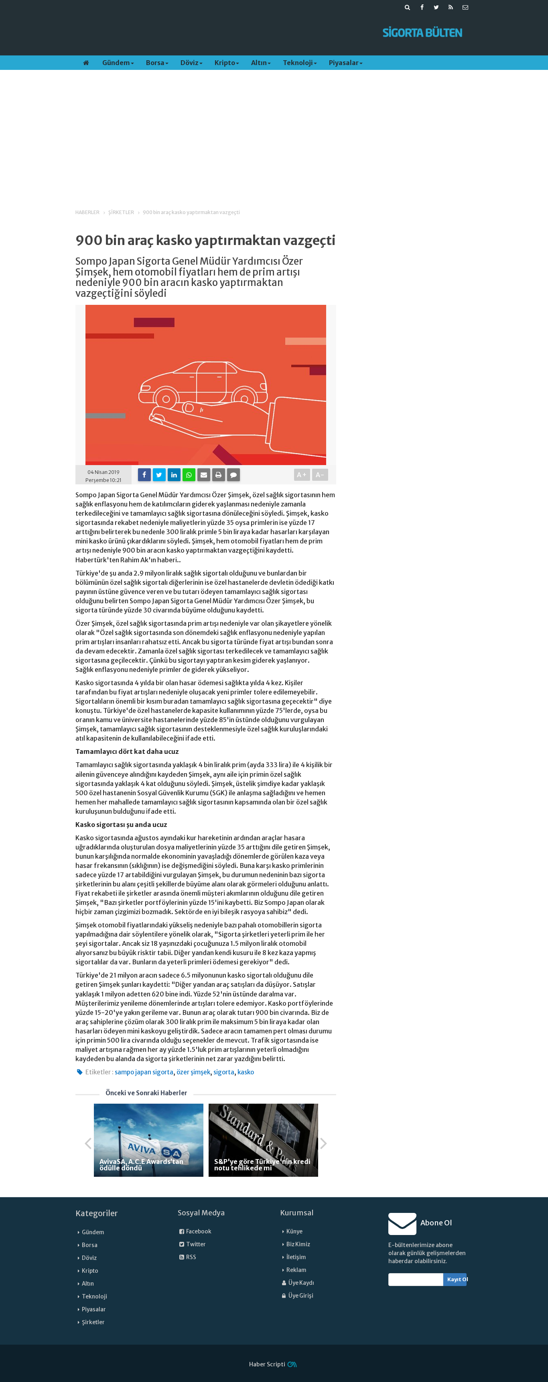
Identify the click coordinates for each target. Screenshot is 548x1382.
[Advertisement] (223, 32)
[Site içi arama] (407, 7)
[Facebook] (144, 474)
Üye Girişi (300, 1295)
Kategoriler (96, 1213)
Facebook (198, 1231)
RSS (190, 1257)
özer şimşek (193, 1072)
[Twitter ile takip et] (436, 7)
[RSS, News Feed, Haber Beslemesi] (451, 7)
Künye (294, 1231)
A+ (302, 475)
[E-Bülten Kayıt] (465, 7)
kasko (245, 1072)
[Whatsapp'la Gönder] (189, 474)
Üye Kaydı (301, 1283)
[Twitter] (159, 474)
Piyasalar (344, 63)
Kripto (225, 63)
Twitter (195, 1244)
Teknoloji (298, 63)
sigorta (223, 1072)
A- (320, 475)
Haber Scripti (267, 1364)
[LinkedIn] (174, 474)
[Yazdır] (218, 474)
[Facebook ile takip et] (422, 7)
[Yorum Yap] (233, 474)
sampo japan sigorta (144, 1072)
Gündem (116, 63)
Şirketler (93, 1322)
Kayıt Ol (457, 1279)
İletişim (296, 1257)
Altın (259, 63)
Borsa (155, 63)
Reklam (296, 1270)
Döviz (190, 63)
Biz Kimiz (298, 1244)
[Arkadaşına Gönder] (203, 474)
